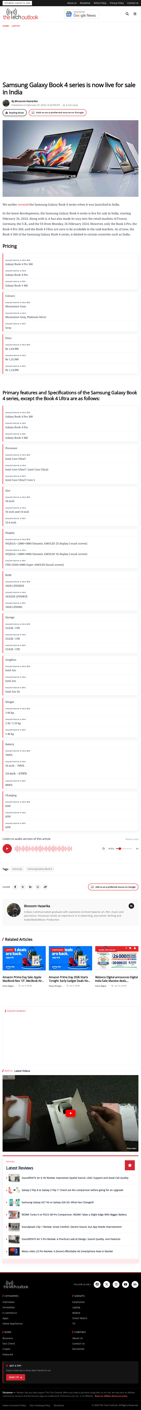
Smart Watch (79, 1318)
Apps (5, 1318)
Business (8, 1338)
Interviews (8, 1302)
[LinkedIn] (30, 887)
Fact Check (9, 1343)
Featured (8, 1354)
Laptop (16, 26)
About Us (77, 1338)
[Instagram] (116, 1284)
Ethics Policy (100, 2)
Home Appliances (107, 950)
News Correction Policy (14, 1405)
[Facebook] (15, 887)
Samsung (17, 868)
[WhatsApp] (38, 887)
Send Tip (14, 1377)
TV (73, 1323)
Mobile (76, 1312)
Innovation (9, 1307)
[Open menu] (135, 14)
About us (72, 2)
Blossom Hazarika (37, 906)
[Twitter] (106, 1284)
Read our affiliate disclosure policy (111, 1395)
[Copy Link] (45, 887)
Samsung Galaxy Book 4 (40, 868)
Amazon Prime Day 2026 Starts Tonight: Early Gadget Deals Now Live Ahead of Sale (69, 978)
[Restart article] (103, 848)
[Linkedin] (135, 1284)
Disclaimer (85, 2)
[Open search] (127, 14)
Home (6, 26)
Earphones (57, 950)
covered (23, 204)
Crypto (6, 1349)
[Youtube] (125, 1284)
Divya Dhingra (55, 986)
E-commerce (10, 1312)
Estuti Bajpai (8, 986)
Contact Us (132, 2)
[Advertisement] (70, 54)
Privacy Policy (117, 2)
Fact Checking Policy (40, 1405)
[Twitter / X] (23, 887)
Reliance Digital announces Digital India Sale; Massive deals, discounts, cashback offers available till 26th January (116, 978)
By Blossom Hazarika (25, 101)
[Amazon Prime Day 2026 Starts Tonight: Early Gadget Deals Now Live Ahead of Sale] (70, 958)
